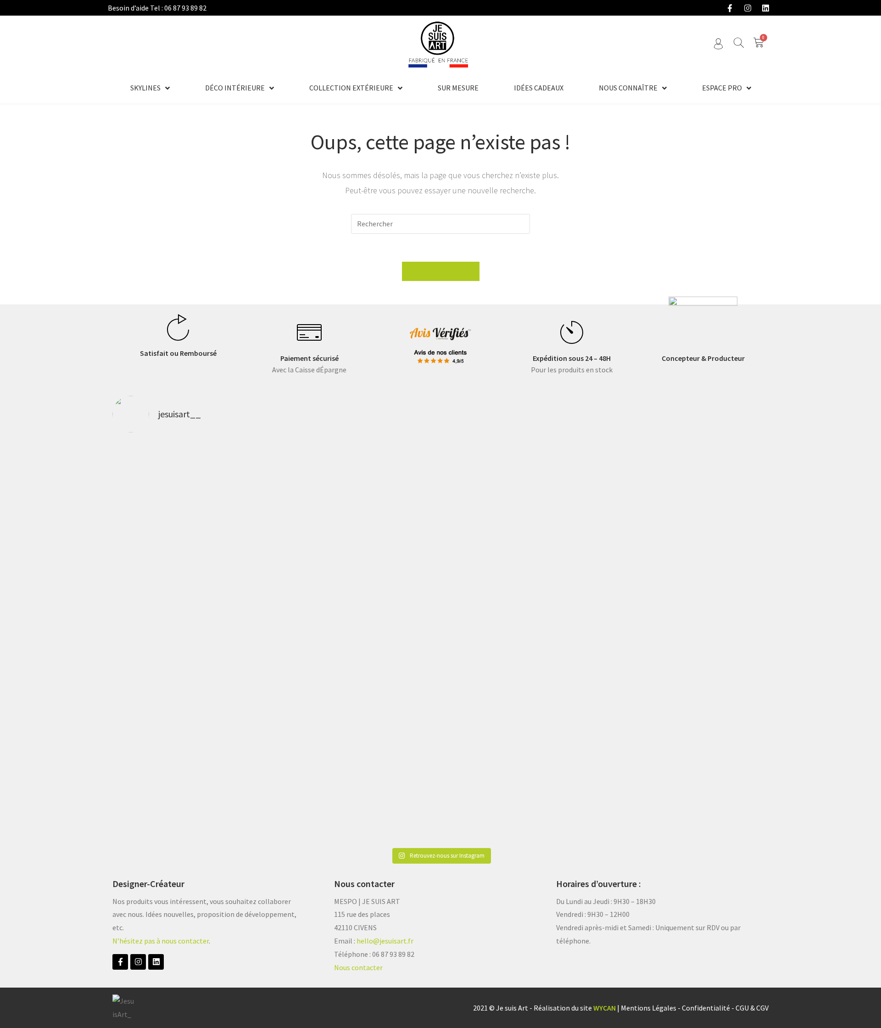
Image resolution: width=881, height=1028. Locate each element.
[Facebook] (729, 8)
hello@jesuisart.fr (385, 940)
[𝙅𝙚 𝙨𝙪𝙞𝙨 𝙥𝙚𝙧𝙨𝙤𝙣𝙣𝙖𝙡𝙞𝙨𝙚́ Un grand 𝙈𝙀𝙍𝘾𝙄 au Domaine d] (440, 536)
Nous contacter (358, 967)
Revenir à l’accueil (441, 271)
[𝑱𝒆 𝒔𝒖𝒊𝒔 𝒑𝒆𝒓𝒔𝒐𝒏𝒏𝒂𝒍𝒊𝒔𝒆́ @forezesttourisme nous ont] (705, 510)
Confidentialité (706, 1007)
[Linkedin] (765, 8)
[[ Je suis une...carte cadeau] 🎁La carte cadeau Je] (176, 642)
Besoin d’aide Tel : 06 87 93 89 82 (157, 7)
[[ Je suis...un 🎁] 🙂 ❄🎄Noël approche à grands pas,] (308, 642)
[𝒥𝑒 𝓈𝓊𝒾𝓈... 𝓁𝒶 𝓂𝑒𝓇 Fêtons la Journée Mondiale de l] (572, 516)
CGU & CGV (752, 1007)
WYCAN (604, 1007)
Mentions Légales (648, 1007)
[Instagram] (747, 8)
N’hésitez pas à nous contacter (160, 940)
